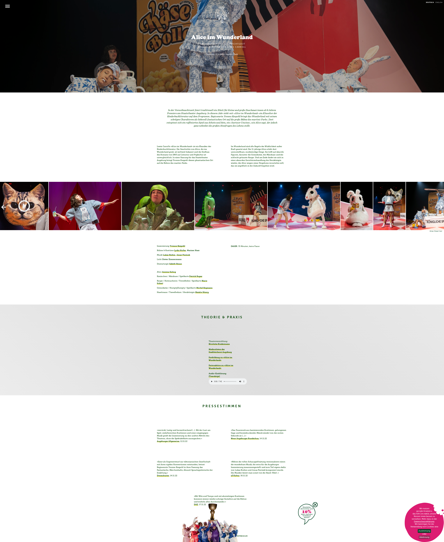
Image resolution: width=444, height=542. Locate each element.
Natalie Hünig (202, 292)
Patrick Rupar (195, 276)
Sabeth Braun (175, 264)
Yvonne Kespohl (177, 246)
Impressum (242, 536)
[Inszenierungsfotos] (222, 206)
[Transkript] (214, 376)
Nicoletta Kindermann (219, 344)
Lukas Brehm (169, 255)
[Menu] (7, 6)
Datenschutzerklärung (424, 521)
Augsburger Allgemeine (168, 441)
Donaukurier (163, 476)
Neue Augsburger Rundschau (245, 439)
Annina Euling (169, 272)
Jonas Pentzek (183, 255)
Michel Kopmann (204, 288)
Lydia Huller (180, 251)
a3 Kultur (235, 476)
